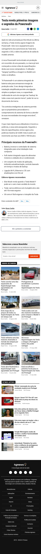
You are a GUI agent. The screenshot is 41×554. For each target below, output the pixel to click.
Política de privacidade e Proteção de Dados (11, 517)
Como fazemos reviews (11, 534)
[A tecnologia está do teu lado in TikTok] (25, 472)
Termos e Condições (30, 515)
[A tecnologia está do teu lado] (11, 7)
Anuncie (30, 528)
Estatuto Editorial (11, 526)
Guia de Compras (11, 510)
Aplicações (11, 493)
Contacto (30, 524)
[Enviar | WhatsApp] (34, 29)
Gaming (30, 510)
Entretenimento (30, 493)
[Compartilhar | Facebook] (28, 29)
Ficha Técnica (11, 530)
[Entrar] (38, 8)
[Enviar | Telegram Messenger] (38, 29)
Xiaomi (11, 502)
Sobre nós (11, 522)
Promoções (30, 506)
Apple (11, 497)
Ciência (30, 489)
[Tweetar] (31, 29)
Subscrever (34, 256)
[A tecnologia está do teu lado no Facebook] (10, 472)
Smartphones (11, 489)
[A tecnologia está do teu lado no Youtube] (20, 472)
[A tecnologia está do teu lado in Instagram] (15, 472)
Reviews (30, 497)
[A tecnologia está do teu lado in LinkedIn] (30, 472)
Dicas (30, 502)
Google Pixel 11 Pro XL (22, 12)
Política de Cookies (30, 520)
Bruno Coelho (5, 29)
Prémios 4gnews (30, 532)
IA (11, 506)
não (27, 201)
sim (22, 201)
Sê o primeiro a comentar (21, 229)
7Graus (25, 540)
